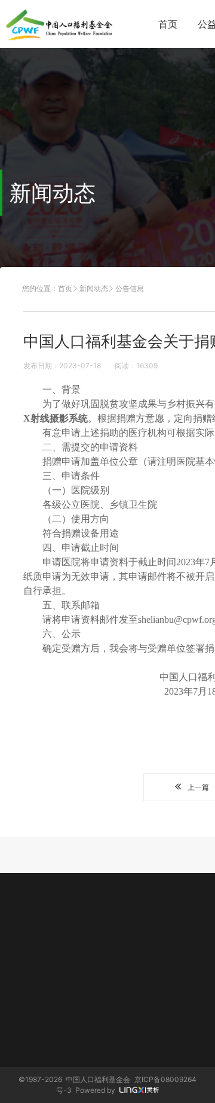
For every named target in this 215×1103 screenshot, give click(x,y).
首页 (167, 24)
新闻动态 (93, 288)
